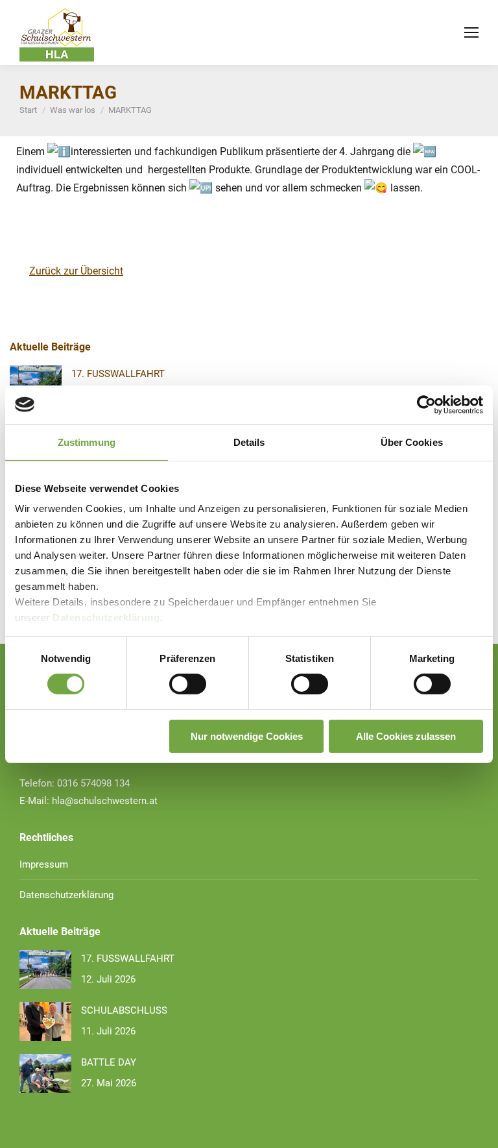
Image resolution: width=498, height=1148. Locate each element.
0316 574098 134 (93, 783)
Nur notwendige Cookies (247, 736)
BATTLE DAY (108, 1062)
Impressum (43, 864)
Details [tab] (249, 441)
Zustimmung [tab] (86, 441)
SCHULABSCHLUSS (124, 1010)
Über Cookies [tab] (412, 441)
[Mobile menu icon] (471, 32)
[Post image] (45, 969)
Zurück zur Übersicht (76, 271)
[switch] (187, 684)
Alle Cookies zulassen (406, 736)
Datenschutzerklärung (106, 617)
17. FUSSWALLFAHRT (118, 374)
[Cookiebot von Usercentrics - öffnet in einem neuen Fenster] (426, 404)
